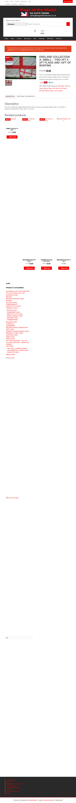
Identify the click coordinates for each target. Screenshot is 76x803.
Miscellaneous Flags (15, 316)
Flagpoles (10, 324)
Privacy (8, 793)
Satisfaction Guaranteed (13, 787)
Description (10, 96)
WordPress (33, 800)
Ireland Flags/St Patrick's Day (17, 327)
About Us (9, 782)
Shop (11, 1)
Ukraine (9, 344)
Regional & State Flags (14, 333)
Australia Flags (12, 295)
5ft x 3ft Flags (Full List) (15, 293)
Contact (17, 1)
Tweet (41, 83)
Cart (29, 1)
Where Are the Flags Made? (14, 784)
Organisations (12, 320)
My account (24, 1)
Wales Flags (10, 354)
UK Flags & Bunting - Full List (16, 340)
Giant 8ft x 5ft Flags (14, 314)
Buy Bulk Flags (11, 302)
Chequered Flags (13, 312)
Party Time (10, 329)
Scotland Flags (12, 335)
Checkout (8, 4)
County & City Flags (13, 306)
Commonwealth (58, 91)
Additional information (25, 96)
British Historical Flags (15, 299)
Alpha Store (47, 800)
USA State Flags (13, 352)
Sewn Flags (10, 337)
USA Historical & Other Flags (17, 350)
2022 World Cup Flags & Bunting (17, 291)
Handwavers (10, 326)
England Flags (48, 91)
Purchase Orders (11, 786)
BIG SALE (14, 4)
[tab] (10, 96)
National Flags (47, 88)
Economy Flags (11, 308)
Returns (8, 789)
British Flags (12, 310)
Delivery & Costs (11, 780)
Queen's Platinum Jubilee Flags (17, 331)
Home (7, 1)
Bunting (9, 300)
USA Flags (9, 346)
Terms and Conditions (12, 791)
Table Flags (10, 339)
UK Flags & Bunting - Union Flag (17, 342)
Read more (12, 137)
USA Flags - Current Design (17, 348)
